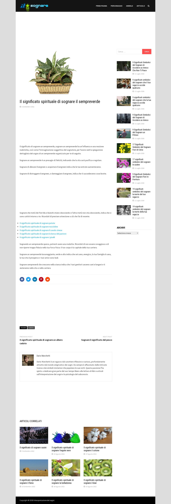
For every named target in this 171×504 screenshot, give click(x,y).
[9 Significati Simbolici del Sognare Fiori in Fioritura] (124, 174)
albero (31, 328)
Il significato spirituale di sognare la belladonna (63, 481)
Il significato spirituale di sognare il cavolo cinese (41, 230)
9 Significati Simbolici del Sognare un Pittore (141, 132)
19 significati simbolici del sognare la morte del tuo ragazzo (141, 193)
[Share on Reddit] (47, 279)
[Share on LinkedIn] (34, 279)
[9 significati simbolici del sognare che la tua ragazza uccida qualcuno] (124, 97)
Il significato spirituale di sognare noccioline (39, 226)
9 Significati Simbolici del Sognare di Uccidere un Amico (141, 117)
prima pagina (101, 6)
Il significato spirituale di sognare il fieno (31, 481)
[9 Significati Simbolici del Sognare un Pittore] (124, 130)
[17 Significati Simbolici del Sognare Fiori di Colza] (124, 144)
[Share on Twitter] (28, 279)
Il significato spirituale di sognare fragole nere (63, 449)
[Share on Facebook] (22, 279)
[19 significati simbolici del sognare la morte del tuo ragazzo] (124, 189)
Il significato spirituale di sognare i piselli (37, 237)
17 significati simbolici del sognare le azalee (141, 162)
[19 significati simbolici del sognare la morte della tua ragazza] (124, 207)
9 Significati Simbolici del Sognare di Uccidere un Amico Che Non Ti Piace (141, 66)
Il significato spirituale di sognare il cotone (95, 449)
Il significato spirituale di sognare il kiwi (95, 481)
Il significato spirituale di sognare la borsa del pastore (43, 233)
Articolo (141, 6)
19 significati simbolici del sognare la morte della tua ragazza (141, 210)
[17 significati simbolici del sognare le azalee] (124, 159)
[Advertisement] (85, 28)
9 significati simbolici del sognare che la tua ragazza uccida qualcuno (141, 101)
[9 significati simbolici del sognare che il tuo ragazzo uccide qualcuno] (124, 80)
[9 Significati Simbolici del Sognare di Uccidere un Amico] (124, 115)
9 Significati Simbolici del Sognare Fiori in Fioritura (141, 177)
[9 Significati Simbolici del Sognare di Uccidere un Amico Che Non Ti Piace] (124, 62)
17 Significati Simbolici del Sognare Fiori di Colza (141, 147)
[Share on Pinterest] (41, 279)
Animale (129, 6)
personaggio (116, 6)
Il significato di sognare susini (33, 447)
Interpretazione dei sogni (44, 500)
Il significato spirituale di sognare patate (37, 223)
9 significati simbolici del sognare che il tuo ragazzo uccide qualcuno (141, 84)
